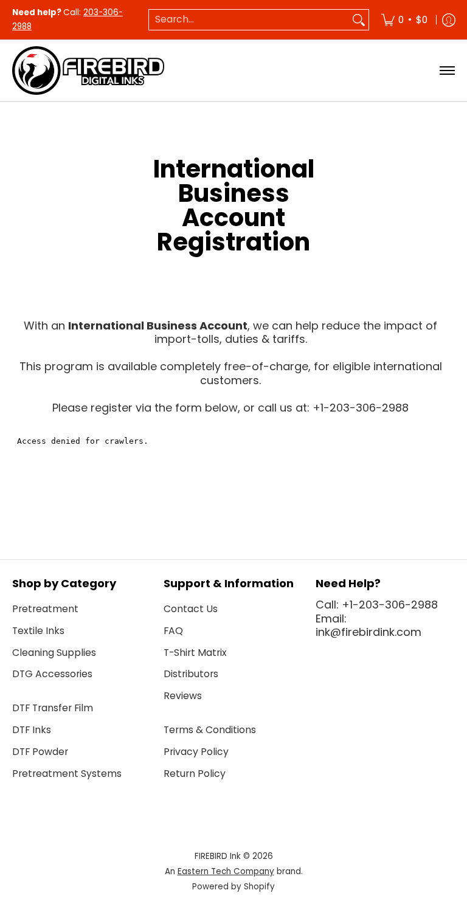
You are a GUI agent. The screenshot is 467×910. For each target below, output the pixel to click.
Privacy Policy (196, 752)
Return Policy (195, 774)
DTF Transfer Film (52, 708)
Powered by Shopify (233, 886)
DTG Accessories (52, 674)
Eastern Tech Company (226, 871)
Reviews (183, 696)
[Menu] (446, 70)
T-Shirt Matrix (195, 653)
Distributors (191, 674)
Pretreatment (45, 609)
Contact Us (191, 609)
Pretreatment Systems (67, 774)
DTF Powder (40, 752)
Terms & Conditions (210, 730)
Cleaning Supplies (54, 653)
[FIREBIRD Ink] (88, 70)
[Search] (358, 20)
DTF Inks (31, 730)
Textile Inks (38, 631)
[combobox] (249, 20)
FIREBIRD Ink (218, 856)
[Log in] (449, 20)
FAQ (173, 631)
